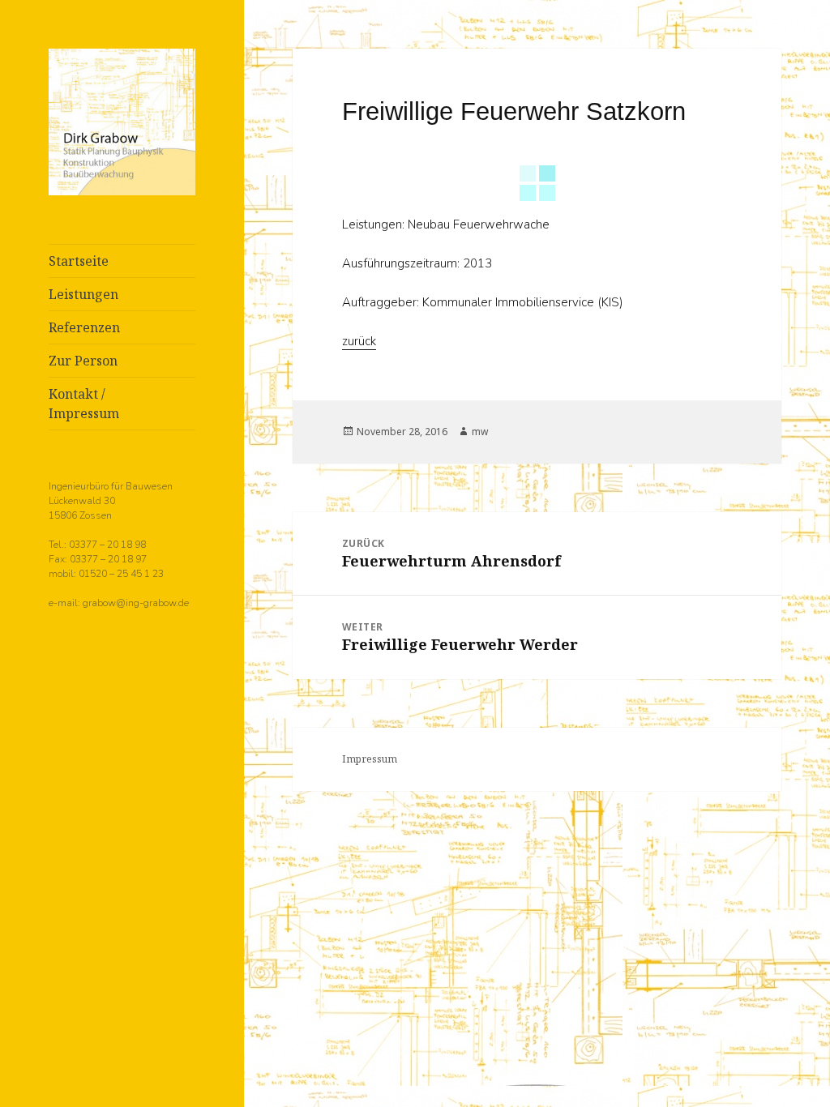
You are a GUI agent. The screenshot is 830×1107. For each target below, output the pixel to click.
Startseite (79, 261)
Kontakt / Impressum (84, 403)
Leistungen (83, 294)
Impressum (369, 759)
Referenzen (84, 327)
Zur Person (83, 361)
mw (480, 431)
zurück (359, 341)
